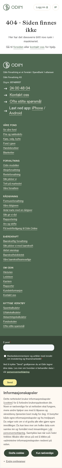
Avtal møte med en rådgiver (17, 210)
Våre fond (10, 125)
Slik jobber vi (10, 179)
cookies (8, 402)
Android (15, 113)
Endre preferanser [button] (15, 461)
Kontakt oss (19, 95)
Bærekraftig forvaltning (15, 241)
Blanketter (8, 152)
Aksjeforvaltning (11, 170)
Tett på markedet (12, 183)
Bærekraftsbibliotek (13, 254)
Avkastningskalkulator (14, 317)
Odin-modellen (11, 165)
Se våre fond (10, 129)
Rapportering (10, 219)
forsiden (18, 47)
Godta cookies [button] (16, 453)
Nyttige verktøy (14, 303)
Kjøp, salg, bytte (12, 138)
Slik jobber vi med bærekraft (18, 245)
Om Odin (8, 267)
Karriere (7, 281)
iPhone (37, 108)
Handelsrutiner (11, 148)
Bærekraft (11, 236)
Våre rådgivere (10, 205)
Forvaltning (11, 161)
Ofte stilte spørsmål (25, 101)
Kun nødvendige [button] (44, 453)
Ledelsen (8, 276)
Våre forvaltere (10, 188)
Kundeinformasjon (12, 290)
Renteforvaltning (12, 174)
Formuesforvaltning (13, 201)
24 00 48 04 (20, 88)
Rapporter (8, 286)
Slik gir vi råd (10, 214)
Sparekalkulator (11, 307)
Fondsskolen (10, 321)
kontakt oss (37, 47)
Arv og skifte (10, 223)
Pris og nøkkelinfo (12, 134)
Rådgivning (10, 196)
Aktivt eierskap (11, 250)
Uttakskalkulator (12, 312)
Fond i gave (9, 143)
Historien (8, 272)
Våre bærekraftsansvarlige (17, 259)
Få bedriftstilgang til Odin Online (20, 228)
